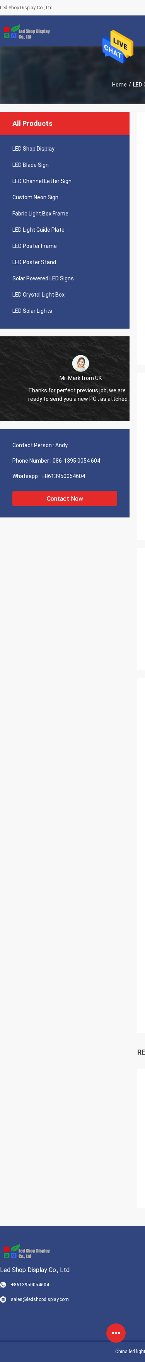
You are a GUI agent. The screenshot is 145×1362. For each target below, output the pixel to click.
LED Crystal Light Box (38, 295)
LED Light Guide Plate (38, 230)
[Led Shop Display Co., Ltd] (25, 31)
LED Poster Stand (34, 262)
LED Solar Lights (32, 311)
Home (119, 84)
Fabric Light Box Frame (40, 213)
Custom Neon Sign (35, 197)
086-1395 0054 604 (76, 461)
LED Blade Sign (30, 165)
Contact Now (65, 498)
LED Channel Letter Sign (42, 181)
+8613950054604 (63, 476)
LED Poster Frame (34, 246)
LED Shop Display (33, 149)
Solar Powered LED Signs (43, 278)
